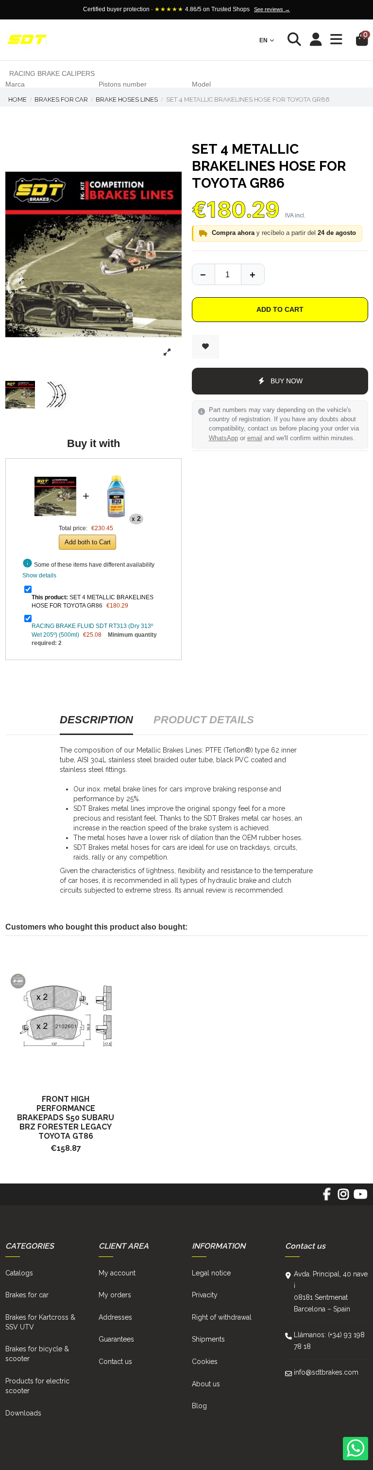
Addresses (115, 1317)
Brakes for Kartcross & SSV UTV (40, 1322)
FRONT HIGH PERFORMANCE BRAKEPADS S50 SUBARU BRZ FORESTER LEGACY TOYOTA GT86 (65, 1117)
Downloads (23, 1413)
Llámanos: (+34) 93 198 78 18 (329, 1340)
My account (117, 1273)
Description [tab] (96, 720)
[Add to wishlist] (205, 347)
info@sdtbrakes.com (326, 1372)
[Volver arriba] (252, 274)
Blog (199, 1406)
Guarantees (116, 1339)
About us (206, 1384)
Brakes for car (27, 1295)
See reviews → (272, 9)
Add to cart (280, 309)
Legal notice (211, 1273)
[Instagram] (343, 1197)
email (254, 438)
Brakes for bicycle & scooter (37, 1353)
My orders (115, 1295)
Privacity (205, 1295)
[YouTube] (360, 1197)
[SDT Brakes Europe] (27, 40)
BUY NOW (287, 381)
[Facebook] (326, 1197)
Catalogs (19, 1273)
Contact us (115, 1361)
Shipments (208, 1339)
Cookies (205, 1361)
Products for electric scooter (37, 1386)
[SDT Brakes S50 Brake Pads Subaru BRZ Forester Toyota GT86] (65, 1016)
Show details (39, 575)
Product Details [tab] (203, 720)
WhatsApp (223, 438)
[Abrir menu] (336, 39)
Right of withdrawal (222, 1317)
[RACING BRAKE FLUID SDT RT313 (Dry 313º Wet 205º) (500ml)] (116, 473)
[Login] (315, 40)
